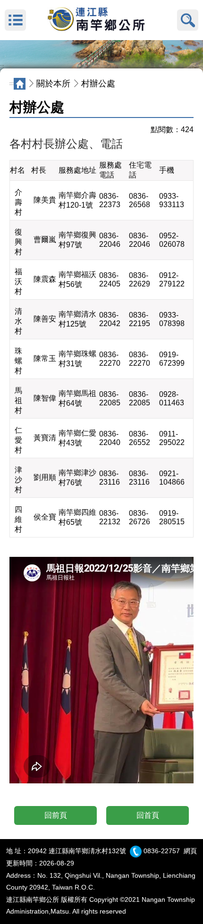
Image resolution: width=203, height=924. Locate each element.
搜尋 (187, 20)
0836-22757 (162, 851)
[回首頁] (101, 20)
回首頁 (147, 815)
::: (2, 66)
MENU (15, 20)
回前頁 (55, 815)
